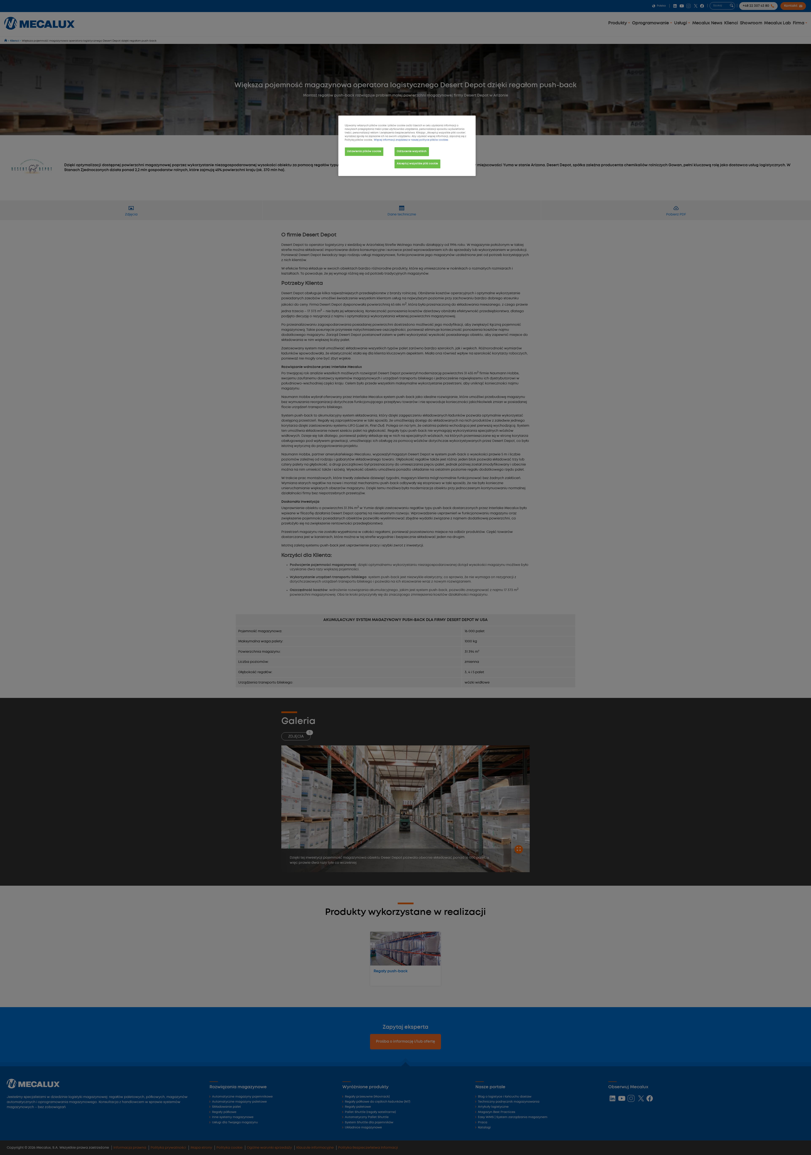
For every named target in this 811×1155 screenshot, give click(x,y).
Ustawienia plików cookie (364, 151)
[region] (407, 146)
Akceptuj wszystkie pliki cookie (417, 164)
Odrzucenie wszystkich (412, 151)
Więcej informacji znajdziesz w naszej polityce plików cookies (411, 140)
